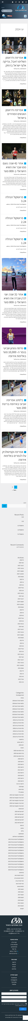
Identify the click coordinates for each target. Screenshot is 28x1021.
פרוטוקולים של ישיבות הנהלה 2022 (16, 858)
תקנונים (22, 908)
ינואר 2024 (21, 626)
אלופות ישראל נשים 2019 (18, 712)
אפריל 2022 (21, 679)
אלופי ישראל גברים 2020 (18, 734)
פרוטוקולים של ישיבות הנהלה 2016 (16, 842)
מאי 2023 (21, 646)
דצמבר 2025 (21, 565)
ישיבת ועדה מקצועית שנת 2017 (16, 800)
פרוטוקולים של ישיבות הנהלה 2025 (16, 867)
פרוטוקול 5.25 (21, 534)
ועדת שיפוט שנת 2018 (19, 750)
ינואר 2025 (21, 596)
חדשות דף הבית (20, 784)
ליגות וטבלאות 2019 (19, 820)
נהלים (22, 831)
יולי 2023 (22, 640)
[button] (2, 2)
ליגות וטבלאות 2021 (19, 822)
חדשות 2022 (21, 770)
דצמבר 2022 (21, 660)
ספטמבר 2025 (20, 574)
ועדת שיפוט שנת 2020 (19, 756)
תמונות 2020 (21, 900)
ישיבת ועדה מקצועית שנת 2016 (17, 797)
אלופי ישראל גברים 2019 (18, 731)
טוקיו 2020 (21, 786)
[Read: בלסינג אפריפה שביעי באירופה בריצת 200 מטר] (14, 388)
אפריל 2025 (21, 588)
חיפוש (25, 503)
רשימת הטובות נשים (19, 875)
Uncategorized (20, 695)
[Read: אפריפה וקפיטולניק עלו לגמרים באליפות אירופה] (14, 440)
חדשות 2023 (21, 773)
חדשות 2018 (21, 759)
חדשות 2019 (21, 761)
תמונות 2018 (21, 897)
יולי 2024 (22, 610)
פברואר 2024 (21, 624)
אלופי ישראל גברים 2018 (18, 728)
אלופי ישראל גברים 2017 (18, 725)
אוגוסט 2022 (21, 668)
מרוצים (22, 828)
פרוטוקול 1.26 (21, 530)
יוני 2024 (22, 612)
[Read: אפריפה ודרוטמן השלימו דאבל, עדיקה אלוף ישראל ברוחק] (14, 45)
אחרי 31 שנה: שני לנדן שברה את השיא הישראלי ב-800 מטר (15, 298)
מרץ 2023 (21, 651)
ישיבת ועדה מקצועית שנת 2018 (16, 803)
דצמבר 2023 (21, 629)
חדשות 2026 (21, 781)
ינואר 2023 (21, 657)
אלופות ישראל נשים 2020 (18, 714)
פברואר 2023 (21, 654)
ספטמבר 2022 (20, 665)
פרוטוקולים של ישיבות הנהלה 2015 (16, 839)
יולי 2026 (22, 560)
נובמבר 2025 (21, 568)
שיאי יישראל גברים (20, 881)
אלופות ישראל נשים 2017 (18, 706)
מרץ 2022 (21, 682)
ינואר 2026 (21, 563)
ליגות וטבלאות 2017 (19, 814)
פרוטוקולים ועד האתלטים (18, 836)
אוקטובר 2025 (20, 571)
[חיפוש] (2, 10)
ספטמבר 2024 (20, 604)
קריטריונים (21, 872)
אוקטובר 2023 (20, 635)
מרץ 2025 (21, 590)
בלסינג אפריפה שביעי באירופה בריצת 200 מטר (14, 404)
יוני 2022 (22, 673)
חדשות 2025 (21, 778)
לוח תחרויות (21, 809)
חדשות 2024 (23, 69)
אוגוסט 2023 (21, 637)
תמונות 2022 (21, 903)
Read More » (23, 84)
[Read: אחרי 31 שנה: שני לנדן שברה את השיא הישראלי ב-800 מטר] (14, 274)
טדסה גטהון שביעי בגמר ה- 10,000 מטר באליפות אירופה (14, 352)
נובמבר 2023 (21, 632)
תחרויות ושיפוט (20, 886)
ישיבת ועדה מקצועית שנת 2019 (17, 806)
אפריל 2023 (21, 649)
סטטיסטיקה (21, 834)
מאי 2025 (21, 585)
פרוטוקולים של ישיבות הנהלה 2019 (16, 850)
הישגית (22, 748)
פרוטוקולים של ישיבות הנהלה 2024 (18, 204)
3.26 (23, 521)
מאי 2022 (21, 676)
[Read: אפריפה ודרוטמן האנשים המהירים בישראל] (14, 97)
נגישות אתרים (8, 1017)
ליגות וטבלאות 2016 (19, 811)
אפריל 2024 (21, 618)
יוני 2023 (22, 643)
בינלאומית (21, 739)
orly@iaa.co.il (13, 933)
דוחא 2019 (21, 745)
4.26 (23, 517)
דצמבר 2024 (21, 599)
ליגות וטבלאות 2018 (19, 817)
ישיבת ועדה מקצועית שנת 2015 (17, 795)
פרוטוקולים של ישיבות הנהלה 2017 (16, 845)
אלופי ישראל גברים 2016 (18, 723)
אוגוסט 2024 (21, 607)
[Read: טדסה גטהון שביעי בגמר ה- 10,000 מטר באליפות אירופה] (14, 336)
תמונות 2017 (21, 894)
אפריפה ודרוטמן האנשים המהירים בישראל (16, 114)
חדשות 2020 (21, 764)
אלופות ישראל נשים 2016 (18, 700)
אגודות (22, 698)
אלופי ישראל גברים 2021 (18, 736)
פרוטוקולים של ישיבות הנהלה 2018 (16, 847)
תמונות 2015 (21, 889)
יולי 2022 (22, 671)
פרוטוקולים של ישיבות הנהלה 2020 (16, 853)
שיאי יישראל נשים (20, 883)
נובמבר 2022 (21, 662)
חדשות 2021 (21, 767)
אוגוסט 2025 (21, 576)
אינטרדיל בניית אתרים (17, 1017)
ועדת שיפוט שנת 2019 (19, 753)
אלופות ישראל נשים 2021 (18, 717)
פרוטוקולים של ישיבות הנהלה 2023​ (16, 861)
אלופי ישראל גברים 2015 (18, 720)
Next (14, 490)
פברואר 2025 (21, 593)
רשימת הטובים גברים (19, 878)
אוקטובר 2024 (20, 601)
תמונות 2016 (21, 892)
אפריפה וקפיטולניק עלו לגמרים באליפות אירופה (14, 456)
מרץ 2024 (21, 621)
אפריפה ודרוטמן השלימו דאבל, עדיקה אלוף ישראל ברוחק (14, 61)
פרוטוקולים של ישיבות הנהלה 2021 (16, 856)
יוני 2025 (22, 582)
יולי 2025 (22, 579)
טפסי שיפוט (21, 789)
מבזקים (22, 825)
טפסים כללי (21, 792)
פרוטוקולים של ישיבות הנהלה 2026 (16, 870)
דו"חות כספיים (20, 742)
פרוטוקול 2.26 (20, 525)
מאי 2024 (21, 615)
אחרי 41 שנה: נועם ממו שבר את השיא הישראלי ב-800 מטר (14, 167)
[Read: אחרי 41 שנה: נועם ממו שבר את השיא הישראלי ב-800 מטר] (14, 151)
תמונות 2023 (21, 906)
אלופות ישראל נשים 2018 (18, 709)
